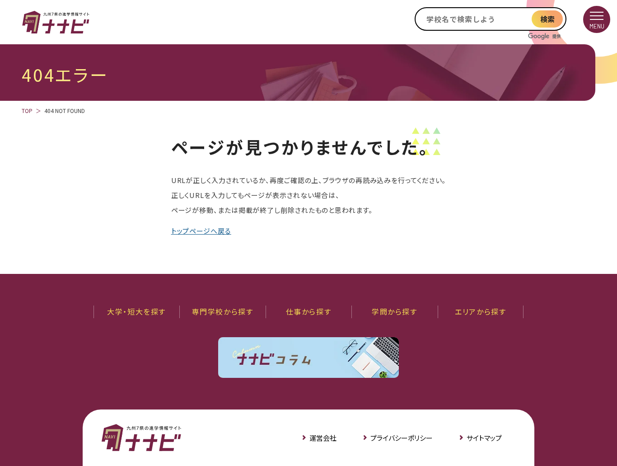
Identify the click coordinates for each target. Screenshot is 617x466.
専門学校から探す (222, 311)
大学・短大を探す (136, 311)
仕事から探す (309, 311)
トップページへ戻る (201, 230)
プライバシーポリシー (401, 437)
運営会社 (323, 437)
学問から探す (394, 311)
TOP (27, 110)
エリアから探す (480, 311)
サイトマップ (484, 437)
